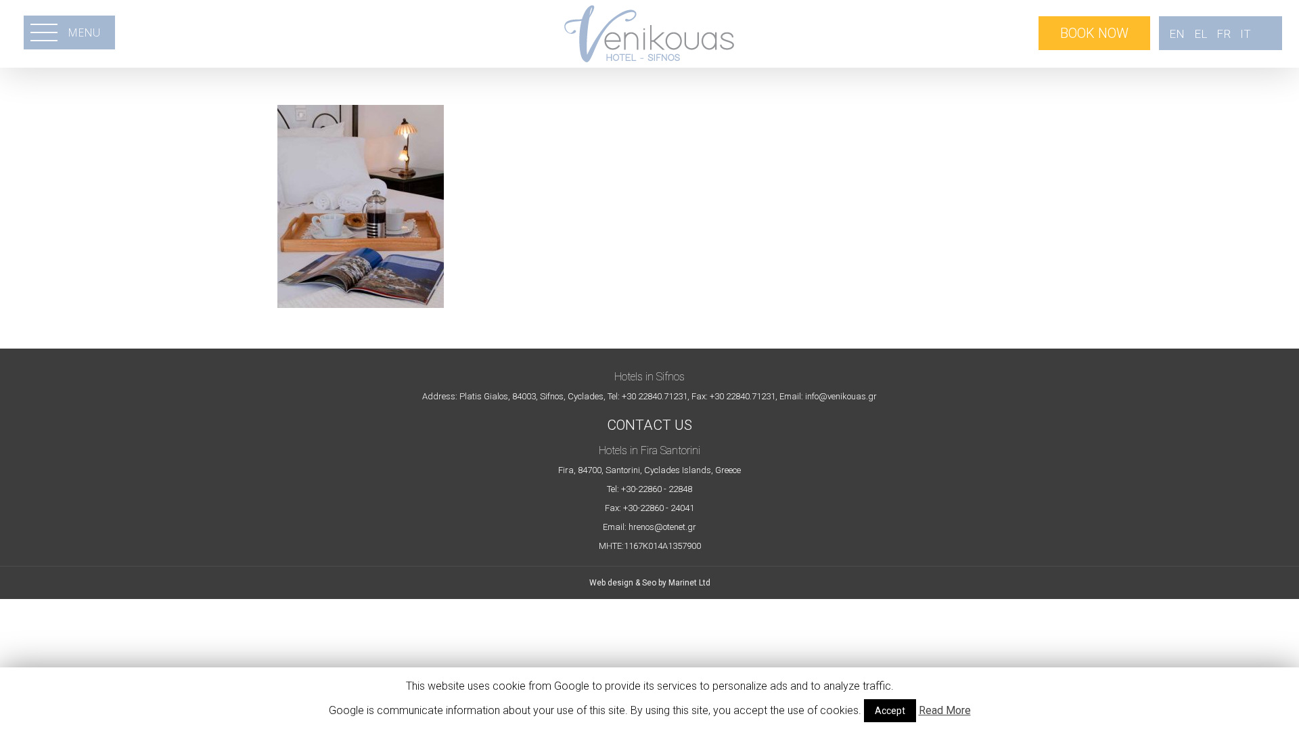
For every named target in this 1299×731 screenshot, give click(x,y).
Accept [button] (890, 710)
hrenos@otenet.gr (662, 527)
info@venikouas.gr (841, 396)
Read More (945, 710)
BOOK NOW (1094, 33)
